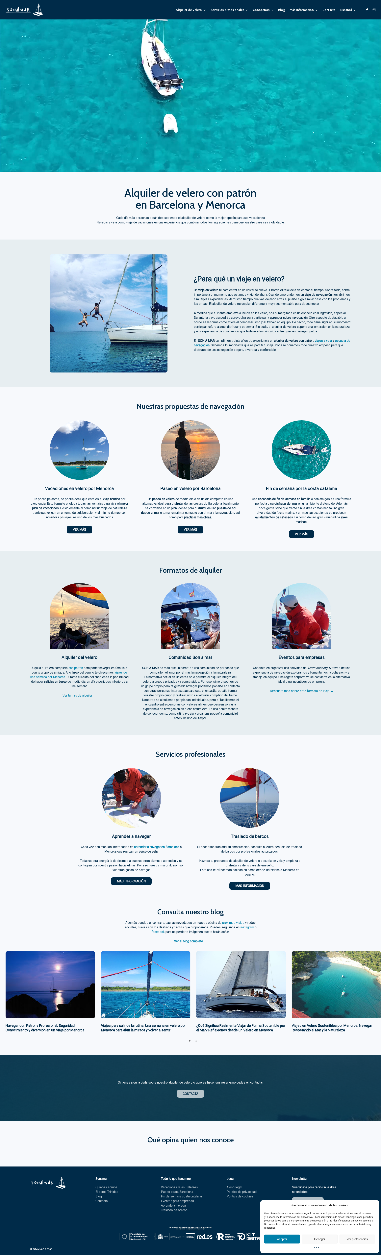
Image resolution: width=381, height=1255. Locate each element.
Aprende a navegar (174, 1205)
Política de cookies (240, 1196)
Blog (98, 1196)
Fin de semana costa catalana (181, 1196)
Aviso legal (234, 1187)
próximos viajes (233, 923)
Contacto (101, 1201)
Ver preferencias (357, 1239)
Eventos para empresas (177, 1201)
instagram (247, 927)
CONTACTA (190, 1094)
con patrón (75, 668)
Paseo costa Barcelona (177, 1192)
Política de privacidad (242, 1192)
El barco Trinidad (106, 1192)
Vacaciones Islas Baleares (179, 1187)
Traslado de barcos (174, 1210)
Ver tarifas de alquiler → (79, 695)
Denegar (319, 1239)
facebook (158, 932)
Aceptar (282, 1239)
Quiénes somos (106, 1187)
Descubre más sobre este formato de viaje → (301, 691)
